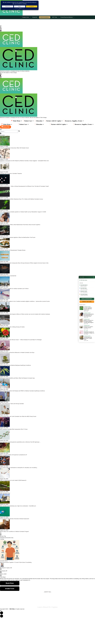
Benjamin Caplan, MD (7, 567)
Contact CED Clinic (87, 301)
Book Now (10, 583)
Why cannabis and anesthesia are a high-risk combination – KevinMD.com (18, 506)
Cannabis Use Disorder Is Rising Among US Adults (12, 327)
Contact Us (34, 17)
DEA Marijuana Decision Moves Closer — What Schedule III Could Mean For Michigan (21, 339)
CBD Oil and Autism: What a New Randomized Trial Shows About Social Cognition (20, 224)
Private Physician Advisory (66, 17)
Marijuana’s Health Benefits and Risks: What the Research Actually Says (17, 378)
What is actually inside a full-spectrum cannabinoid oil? (13, 454)
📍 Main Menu (15, 121)
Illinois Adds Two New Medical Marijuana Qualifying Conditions (15, 365)
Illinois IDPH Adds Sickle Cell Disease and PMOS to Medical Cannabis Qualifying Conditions (22, 390)
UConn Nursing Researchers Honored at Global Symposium (14, 518)
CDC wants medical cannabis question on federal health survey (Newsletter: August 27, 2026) (23, 211)
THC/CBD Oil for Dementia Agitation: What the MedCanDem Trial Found (17, 237)
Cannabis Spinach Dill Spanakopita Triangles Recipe (12, 250)
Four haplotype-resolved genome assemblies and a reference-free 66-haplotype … (20, 442)
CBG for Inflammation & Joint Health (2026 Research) (13, 480)
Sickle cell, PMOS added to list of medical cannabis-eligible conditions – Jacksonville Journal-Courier (25, 301)
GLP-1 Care (54, 17)
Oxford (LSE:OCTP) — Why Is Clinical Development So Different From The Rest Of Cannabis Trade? (24, 186)
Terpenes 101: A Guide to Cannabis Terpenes (11, 173)
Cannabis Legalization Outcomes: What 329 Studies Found (14, 148)
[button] (47, 74)
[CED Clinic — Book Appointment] (47, 7)
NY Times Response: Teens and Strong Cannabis (12, 403)
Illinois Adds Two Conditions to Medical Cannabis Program (14, 531)
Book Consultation (44, 17)
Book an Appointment (87, 298)
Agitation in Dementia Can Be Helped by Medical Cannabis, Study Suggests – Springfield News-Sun (24, 160)
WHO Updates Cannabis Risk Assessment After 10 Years (14, 429)
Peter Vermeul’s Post (5, 493)
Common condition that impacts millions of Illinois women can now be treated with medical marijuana (25, 314)
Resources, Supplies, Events (73, 121)
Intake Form (9, 589)
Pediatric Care (25, 17)
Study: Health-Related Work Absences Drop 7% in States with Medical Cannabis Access (21, 199)
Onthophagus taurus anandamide (8, 275)
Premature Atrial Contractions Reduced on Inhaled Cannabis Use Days (17, 352)
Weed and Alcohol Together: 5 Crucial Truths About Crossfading (15, 562)
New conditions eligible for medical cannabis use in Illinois (14, 288)
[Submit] (19, 131)
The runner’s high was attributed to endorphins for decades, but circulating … (19, 467)
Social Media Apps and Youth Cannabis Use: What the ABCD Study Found (18, 416)
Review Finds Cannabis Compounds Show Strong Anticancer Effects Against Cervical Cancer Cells (24, 263)
